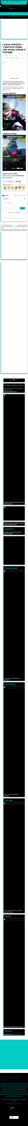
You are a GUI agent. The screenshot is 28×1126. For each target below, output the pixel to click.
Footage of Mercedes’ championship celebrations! (21, 225)
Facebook (8, 177)
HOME (2, 1)
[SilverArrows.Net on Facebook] (16, 379)
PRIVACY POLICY (18, 1076)
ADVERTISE (9, 1076)
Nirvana (13, 1103)
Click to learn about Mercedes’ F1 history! (13, 1025)
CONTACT (3, 3)
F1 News (4, 16)
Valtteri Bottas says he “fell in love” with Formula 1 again (7, 226)
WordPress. (18, 1103)
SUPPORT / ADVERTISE (16, 1)
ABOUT (7, 1)
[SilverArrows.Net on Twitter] (10, 379)
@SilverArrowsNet (9, 175)
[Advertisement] (14, 29)
